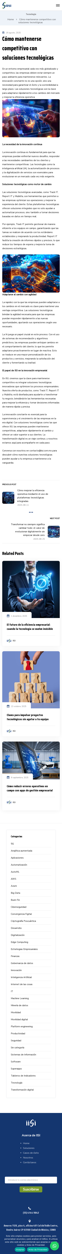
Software (16, 1061)
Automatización (19, 864)
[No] (58, 1243)
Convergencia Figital (21, 914)
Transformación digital (22, 1089)
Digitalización (18, 935)
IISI (14, 640)
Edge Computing (19, 942)
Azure (14, 885)
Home (10, 19)
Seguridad (16, 1040)
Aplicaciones (17, 857)
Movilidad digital (19, 1019)
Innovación (16, 970)
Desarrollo (16, 928)
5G (12, 843)
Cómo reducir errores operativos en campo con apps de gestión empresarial (30, 788)
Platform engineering (22, 1026)
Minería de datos (19, 1005)
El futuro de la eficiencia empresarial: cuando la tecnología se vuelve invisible (30, 626)
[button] (54, 1245)
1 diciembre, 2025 (19, 616)
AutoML (15, 871)
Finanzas (15, 956)
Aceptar (20, 1249)
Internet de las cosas (22, 984)
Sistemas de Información (23, 1054)
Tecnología (31, 14)
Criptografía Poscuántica (23, 921)
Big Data (15, 892)
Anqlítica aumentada (21, 850)
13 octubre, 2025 (18, 706)
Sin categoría (17, 1047)
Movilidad (16, 1012)
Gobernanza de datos (22, 963)
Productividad (18, 1033)
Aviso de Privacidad (37, 1249)
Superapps (16, 1068)
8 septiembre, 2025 (19, 777)
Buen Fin (15, 899)
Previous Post (9, 484)
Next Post (55, 518)
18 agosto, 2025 (13, 32)
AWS (13, 878)
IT (12, 991)
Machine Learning (20, 998)
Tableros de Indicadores (23, 1075)
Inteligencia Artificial (21, 977)
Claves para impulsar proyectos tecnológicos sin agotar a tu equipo (28, 717)
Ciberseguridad (18, 907)
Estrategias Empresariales (24, 949)
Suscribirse (31, 1189)
